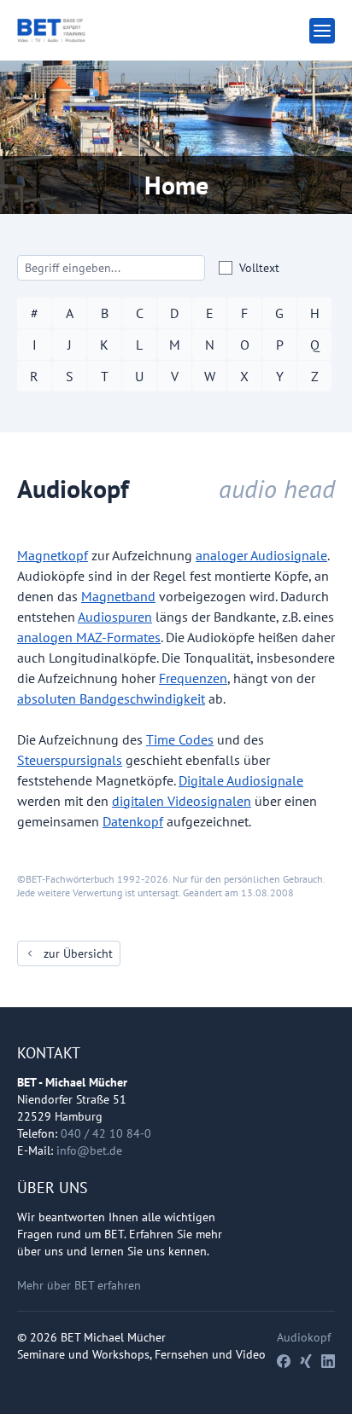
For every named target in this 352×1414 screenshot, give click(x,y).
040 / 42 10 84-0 (106, 1133)
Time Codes (180, 739)
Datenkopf (133, 821)
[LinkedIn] (328, 1361)
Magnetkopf (52, 555)
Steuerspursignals (69, 759)
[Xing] (306, 1361)
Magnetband (118, 596)
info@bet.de (89, 1150)
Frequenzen (193, 678)
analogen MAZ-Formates (89, 637)
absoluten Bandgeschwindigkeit (111, 698)
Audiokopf (304, 1337)
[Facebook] (283, 1361)
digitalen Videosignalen (181, 800)
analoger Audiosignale (261, 555)
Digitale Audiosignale (241, 780)
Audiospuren (115, 616)
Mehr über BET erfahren (79, 1285)
